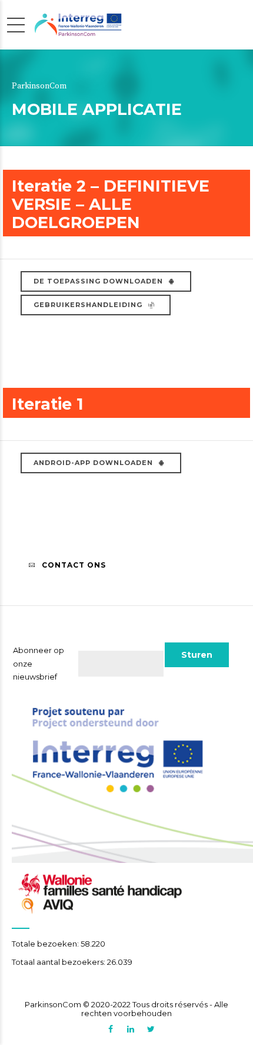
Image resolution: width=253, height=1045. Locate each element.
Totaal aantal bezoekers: (59, 962)
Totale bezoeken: (46, 943)
